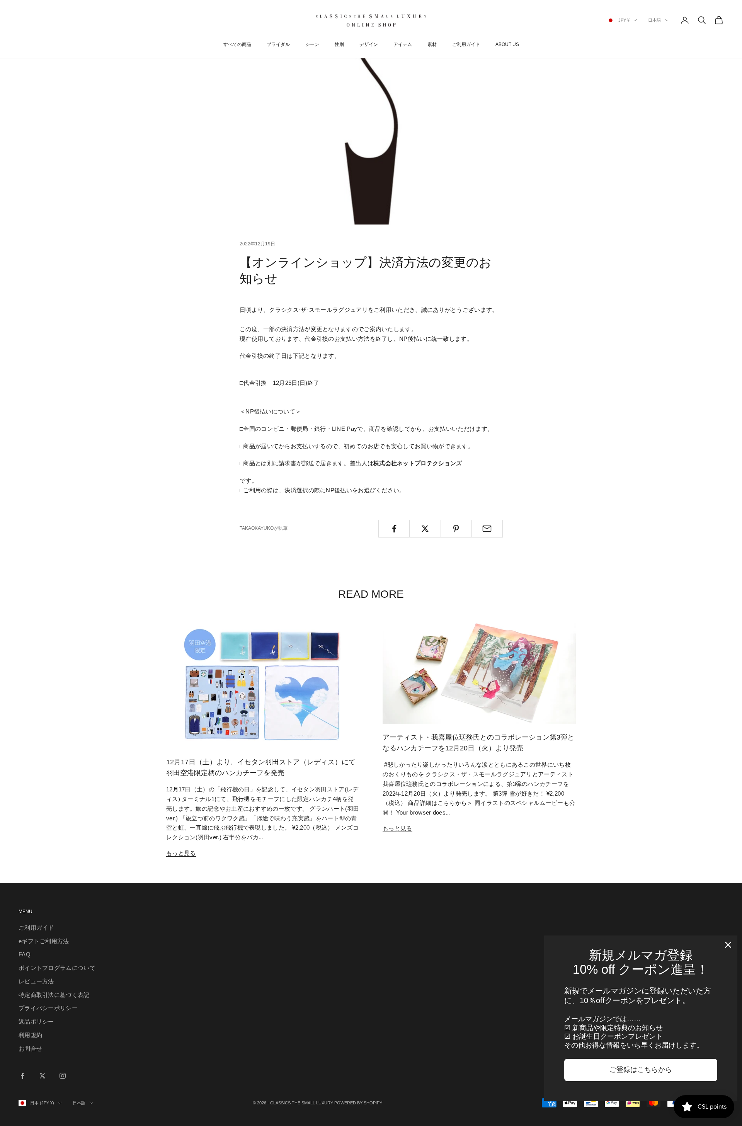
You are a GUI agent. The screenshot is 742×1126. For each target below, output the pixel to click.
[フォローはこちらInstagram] (62, 1076)
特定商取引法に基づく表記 (54, 995)
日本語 (654, 20)
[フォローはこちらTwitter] (42, 1076)
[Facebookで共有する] (394, 528)
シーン (312, 44)
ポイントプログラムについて (57, 967)
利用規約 (30, 1035)
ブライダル (278, 44)
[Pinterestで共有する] (456, 528)
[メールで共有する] (487, 528)
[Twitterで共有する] (425, 528)
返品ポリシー (36, 1021)
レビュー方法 (36, 981)
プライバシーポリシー (48, 1008)
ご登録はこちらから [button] (640, 1069)
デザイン (368, 44)
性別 (339, 44)
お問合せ (30, 1048)
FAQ (25, 954)
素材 (432, 44)
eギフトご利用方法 (44, 941)
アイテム (402, 44)
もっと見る (181, 853)
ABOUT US (507, 44)
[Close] (728, 944)
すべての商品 (237, 44)
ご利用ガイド (466, 44)
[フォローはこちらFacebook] (22, 1076)
